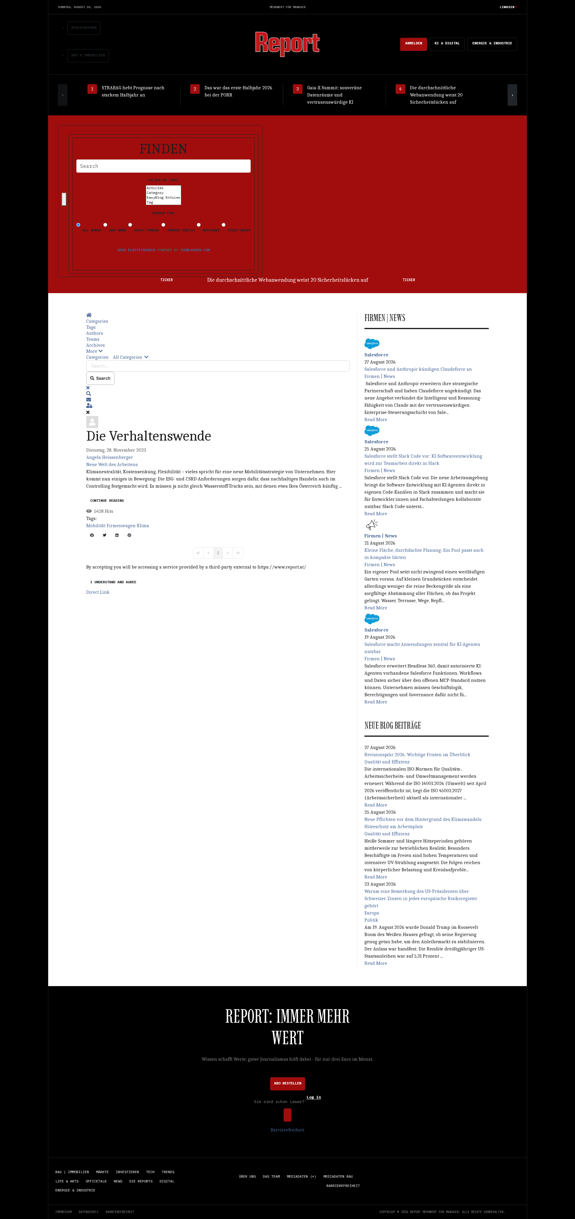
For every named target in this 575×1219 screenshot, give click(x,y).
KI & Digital (447, 43)
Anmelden (413, 43)
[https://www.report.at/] (287, 43)
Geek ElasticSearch (136, 250)
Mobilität (95, 525)
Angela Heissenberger (109, 457)
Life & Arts (66, 1181)
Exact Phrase (145, 230)
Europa (371, 913)
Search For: (163, 213)
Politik (371, 920)
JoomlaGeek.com (195, 250)
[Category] (163, 192)
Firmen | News (379, 376)
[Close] (64, 199)
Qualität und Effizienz (387, 762)
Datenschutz (89, 1212)
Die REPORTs (140, 1181)
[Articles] (163, 188)
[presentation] (62, 95)
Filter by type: (163, 180)
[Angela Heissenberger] (92, 421)
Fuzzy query (238, 230)
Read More (375, 419)
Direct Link (98, 592)
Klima (143, 525)
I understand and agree (113, 582)
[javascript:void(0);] (92, 536)
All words (90, 230)
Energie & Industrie (492, 43)
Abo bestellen (287, 1083)
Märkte (102, 1172)
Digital (167, 1181)
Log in (314, 1097)
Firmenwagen (121, 525)
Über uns (247, 1176)
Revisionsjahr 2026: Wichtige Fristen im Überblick (417, 754)
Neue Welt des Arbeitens (112, 464)
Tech (150, 1172)
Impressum (63, 1212)
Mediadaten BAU (338, 1176)
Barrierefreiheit (287, 1130)
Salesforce (376, 355)
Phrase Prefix (180, 230)
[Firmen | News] (371, 524)
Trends (168, 1172)
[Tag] (163, 202)
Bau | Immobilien (72, 1172)
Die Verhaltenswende (148, 436)
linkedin (507, 7)
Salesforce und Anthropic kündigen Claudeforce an (418, 369)
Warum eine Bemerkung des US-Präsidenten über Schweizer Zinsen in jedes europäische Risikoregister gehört (420, 898)
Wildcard (210, 230)
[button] (218, 351)
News (118, 1181)
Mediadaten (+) (301, 1176)
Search (102, 378)
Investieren (127, 1172)
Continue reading (107, 500)
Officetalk (96, 1181)
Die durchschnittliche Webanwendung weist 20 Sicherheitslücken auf (287, 280)
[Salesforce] (371, 343)
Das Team (271, 1176)
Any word (116, 230)
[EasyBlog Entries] (163, 197)
